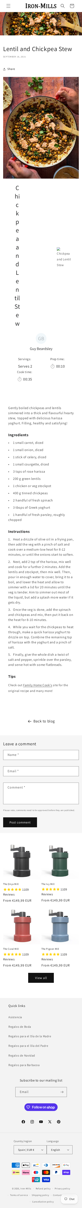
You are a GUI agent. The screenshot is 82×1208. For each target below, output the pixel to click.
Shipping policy (40, 1195)
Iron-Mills (25, 1188)
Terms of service (19, 1195)
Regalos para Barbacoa (24, 1065)
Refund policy (43, 1188)
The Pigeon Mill (50, 948)
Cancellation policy (43, 1201)
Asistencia (15, 1017)
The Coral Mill (11, 948)
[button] (8, 6)
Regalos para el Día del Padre (28, 1046)
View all (41, 978)
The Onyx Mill (11, 884)
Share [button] (11, 69)
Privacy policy (62, 1188)
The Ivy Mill (47, 884)
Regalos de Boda (19, 1027)
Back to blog (44, 721)
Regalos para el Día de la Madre (29, 1036)
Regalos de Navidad (21, 1055)
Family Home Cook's (37, 685)
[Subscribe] (62, 1092)
